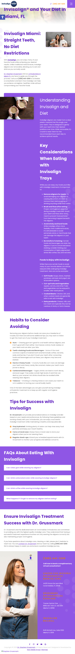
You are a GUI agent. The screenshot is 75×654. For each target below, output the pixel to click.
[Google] (45, 644)
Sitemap (44, 650)
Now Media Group (34, 650)
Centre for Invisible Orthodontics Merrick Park (57, 576)
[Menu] (71, 4)
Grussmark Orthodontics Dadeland (53, 596)
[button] (2, 17)
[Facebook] (30, 644)
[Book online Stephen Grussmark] (9, 651)
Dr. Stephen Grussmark (26, 647)
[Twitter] (37, 644)
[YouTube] (41, 644)
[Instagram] (34, 644)
